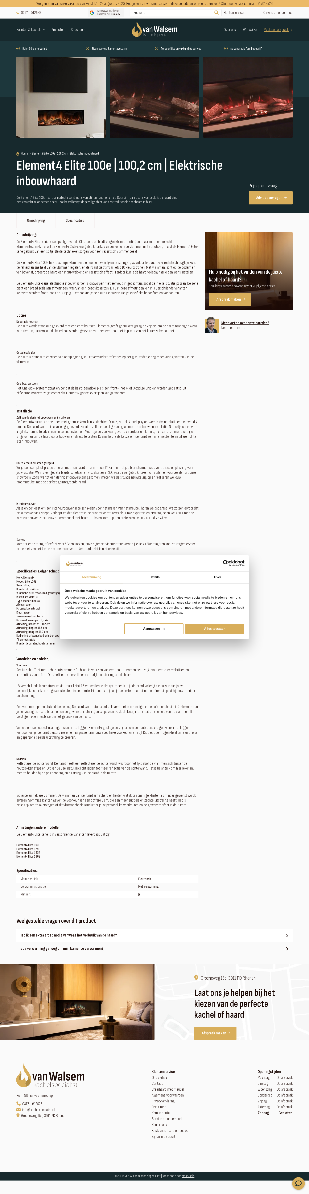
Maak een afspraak (276, 29)
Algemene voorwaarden (168, 1095)
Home (24, 154)
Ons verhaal (160, 1077)
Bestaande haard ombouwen (171, 1130)
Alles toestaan (214, 628)
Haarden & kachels (28, 29)
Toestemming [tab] (91, 577)
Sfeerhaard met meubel (168, 1089)
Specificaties (75, 220)
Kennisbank (159, 1124)
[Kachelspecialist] (154, 30)
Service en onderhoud (278, 12)
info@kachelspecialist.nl (38, 1109)
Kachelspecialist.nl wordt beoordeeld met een (108, 12)
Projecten (58, 29)
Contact (157, 1083)
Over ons (230, 29)
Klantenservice (234, 12)
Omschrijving (36, 220)
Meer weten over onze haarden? (245, 323)
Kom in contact (162, 1113)
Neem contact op (233, 328)
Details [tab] (154, 577)
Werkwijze (250, 29)
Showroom (78, 29)
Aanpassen (151, 628)
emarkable (188, 1176)
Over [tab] (217, 577)
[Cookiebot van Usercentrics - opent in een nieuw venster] (226, 563)
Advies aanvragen (269, 197)
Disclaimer (159, 1107)
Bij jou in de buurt (163, 1136)
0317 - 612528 (31, 12)
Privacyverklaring (163, 1101)
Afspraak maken (229, 299)
